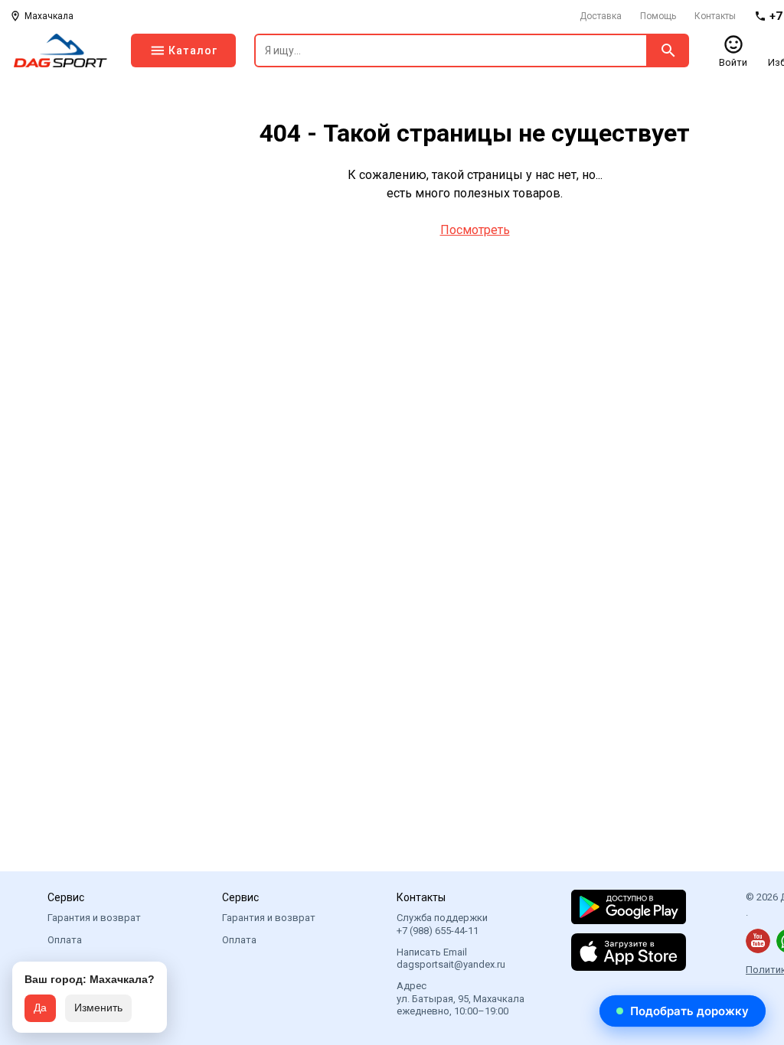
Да (40, 1007)
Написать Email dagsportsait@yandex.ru (451, 958)
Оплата (64, 940)
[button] (682, 1011)
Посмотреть (475, 230)
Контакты (715, 16)
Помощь (658, 16)
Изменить (98, 1007)
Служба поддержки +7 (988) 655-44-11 (442, 924)
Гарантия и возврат (94, 917)
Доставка (601, 16)
